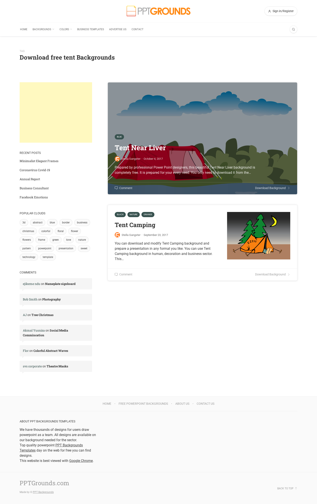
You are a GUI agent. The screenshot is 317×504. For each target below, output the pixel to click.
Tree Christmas (42, 315)
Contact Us (205, 403)
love (68, 239)
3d (23, 222)
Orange (148, 214)
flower (74, 231)
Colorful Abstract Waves (50, 351)
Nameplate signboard (60, 284)
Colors (64, 29)
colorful (45, 231)
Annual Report (30, 179)
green (55, 239)
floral (61, 231)
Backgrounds (42, 29)
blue (52, 222)
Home (23, 29)
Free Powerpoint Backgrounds (143, 403)
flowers (26, 239)
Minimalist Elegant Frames (39, 161)
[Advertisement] (56, 112)
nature (82, 239)
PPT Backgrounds (43, 492)
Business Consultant (34, 188)
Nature (134, 214)
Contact (137, 29)
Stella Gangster (131, 235)
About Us (182, 403)
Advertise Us (117, 29)
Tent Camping (135, 225)
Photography (51, 299)
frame (41, 239)
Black (120, 214)
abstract (37, 222)
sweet (84, 248)
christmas (28, 231)
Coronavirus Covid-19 (35, 170)
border (66, 222)
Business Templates (90, 29)
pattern (26, 248)
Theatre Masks (57, 366)
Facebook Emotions (34, 197)
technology (28, 257)
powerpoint (44, 248)
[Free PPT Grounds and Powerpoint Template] (158, 11)
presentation (66, 248)
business (82, 222)
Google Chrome (81, 461)
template (48, 257)
